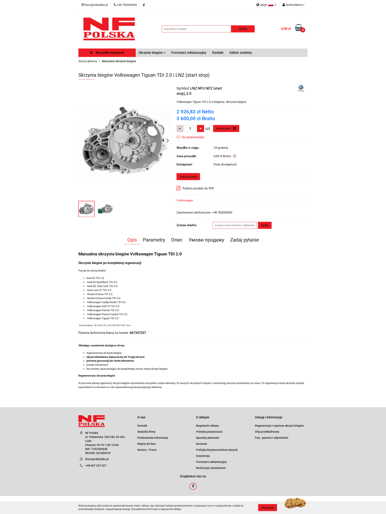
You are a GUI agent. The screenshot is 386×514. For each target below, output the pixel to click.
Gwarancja (203, 455)
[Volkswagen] (301, 88)
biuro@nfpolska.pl (97, 459)
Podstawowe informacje (152, 437)
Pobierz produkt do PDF (198, 188)
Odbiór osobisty (240, 53)
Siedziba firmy (146, 431)
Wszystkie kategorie (109, 53)
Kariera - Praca (146, 449)
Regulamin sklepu (207, 425)
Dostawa (201, 443)
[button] (141, 417)
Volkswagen (185, 200)
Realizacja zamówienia (211, 468)
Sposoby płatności (207, 437)
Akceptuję (267, 507)
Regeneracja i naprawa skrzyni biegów (279, 425)
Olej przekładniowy (267, 431)
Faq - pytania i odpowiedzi (271, 437)
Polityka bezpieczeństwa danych (217, 449)
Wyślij (265, 225)
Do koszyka (223, 128)
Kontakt (217, 53)
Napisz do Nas (146, 443)
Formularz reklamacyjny (188, 53)
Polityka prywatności (209, 431)
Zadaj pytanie (188, 176)
